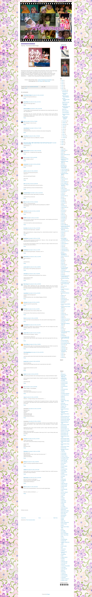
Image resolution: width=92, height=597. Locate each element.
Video (62, 355)
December (64, 90)
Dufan (62, 177)
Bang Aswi (63, 399)
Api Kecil (63, 392)
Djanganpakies (64, 471)
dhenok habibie (27, 108)
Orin (24, 183)
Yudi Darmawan (64, 574)
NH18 (62, 529)
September (64, 124)
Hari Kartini (63, 191)
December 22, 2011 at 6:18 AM (38, 95)
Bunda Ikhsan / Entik (65, 424)
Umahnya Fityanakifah (65, 565)
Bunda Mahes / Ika (64, 433)
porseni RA (63, 286)
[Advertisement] (39, 514)
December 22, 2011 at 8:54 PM (32, 374)
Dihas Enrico (26, 256)
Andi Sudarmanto (64, 389)
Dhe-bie (62, 464)
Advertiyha (63, 384)
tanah (62, 334)
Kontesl (62, 232)
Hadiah (62, 187)
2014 (62, 83)
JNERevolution (64, 207)
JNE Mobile (63, 205)
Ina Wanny (63, 201)
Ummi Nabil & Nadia (28, 95)
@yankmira (63, 374)
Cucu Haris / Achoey (65, 457)
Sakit (62, 311)
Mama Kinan (26, 477)
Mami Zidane (63, 513)
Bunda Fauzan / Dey (65, 420)
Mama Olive (47, 81)
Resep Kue (63, 298)
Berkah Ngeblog (65, 110)
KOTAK (62, 235)
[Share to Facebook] (44, 86)
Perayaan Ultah (64, 280)
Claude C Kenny (64, 456)
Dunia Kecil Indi (64, 474)
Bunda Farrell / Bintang (65, 419)
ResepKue (63, 301)
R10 (62, 547)
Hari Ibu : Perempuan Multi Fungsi (65, 99)
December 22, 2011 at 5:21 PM (34, 324)
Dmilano (62, 473)
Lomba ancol (63, 247)
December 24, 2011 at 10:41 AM (33, 469)
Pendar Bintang (64, 539)
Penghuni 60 (63, 540)
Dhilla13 (62, 467)
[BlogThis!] (42, 86)
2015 (62, 82)
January (63, 137)
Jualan (62, 213)
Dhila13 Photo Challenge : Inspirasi (65, 117)
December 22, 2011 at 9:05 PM (31, 386)
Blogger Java (63, 406)
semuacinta (26, 164)
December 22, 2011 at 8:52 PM (34, 361)
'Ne (61, 372)
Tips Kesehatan (64, 340)
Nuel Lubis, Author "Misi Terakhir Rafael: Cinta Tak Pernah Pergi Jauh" (38, 142)
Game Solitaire (64, 183)
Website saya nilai (63, 44)
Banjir (62, 153)
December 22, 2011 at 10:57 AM (36, 192)
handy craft (63, 188)
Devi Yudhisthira (64, 461)
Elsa (24, 201)
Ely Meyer (63, 476)
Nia (27, 86)
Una (24, 121)
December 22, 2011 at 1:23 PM (35, 256)
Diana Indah (63, 470)
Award (62, 151)
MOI (62, 257)
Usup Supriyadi (64, 568)
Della (25, 486)
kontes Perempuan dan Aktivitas (45, 79)
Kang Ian (63, 499)
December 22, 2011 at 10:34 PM (32, 397)
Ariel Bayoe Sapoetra (65, 393)
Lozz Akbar (63, 506)
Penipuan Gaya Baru (65, 278)
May (63, 130)
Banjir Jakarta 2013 (65, 154)
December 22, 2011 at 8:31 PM (37, 352)
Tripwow (62, 346)
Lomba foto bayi (64, 249)
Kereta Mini (63, 217)
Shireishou (26, 451)
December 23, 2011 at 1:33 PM (34, 451)
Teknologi (63, 335)
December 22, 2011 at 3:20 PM (34, 273)
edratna (25, 469)
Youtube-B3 (63, 573)
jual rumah (63, 210)
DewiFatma (26, 238)
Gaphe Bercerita (64, 483)
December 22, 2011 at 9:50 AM (34, 164)
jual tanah (63, 211)
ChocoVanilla (63, 453)
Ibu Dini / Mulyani (64, 492)
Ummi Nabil (63, 567)
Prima (62, 544)
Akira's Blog (26, 344)
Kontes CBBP (63, 224)
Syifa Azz (63, 560)
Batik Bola (63, 157)
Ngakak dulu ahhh (65, 102)
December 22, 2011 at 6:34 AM (36, 108)
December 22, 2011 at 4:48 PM (32, 318)
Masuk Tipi (64, 109)
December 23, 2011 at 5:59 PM (33, 461)
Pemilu (62, 274)
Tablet (62, 325)
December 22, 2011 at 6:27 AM (35, 101)
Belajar (62, 163)
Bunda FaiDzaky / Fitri (65, 416)
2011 (62, 88)
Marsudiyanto (63, 515)
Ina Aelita (63, 198)
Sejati (62, 555)
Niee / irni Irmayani (64, 533)
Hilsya (62, 490)
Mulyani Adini (26, 150)
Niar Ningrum (63, 532)
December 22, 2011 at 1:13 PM (34, 249)
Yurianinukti (63, 577)
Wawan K (63, 570)
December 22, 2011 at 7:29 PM (34, 344)
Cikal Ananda (63, 454)
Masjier (62, 519)
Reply (25, 98)
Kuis (62, 236)
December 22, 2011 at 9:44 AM (35, 150)
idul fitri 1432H (64, 195)
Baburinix (63, 396)
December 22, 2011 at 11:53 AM (34, 228)
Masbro (62, 518)
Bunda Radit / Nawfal (65, 438)
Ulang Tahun (63, 349)
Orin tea (62, 537)
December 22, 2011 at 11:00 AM (32, 201)
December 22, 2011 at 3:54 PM (34, 293)
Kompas (62, 503)
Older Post (55, 517)
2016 (62, 80)
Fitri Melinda (63, 480)
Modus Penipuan (64, 256)
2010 (62, 139)
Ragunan (63, 295)
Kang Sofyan (63, 500)
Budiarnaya (63, 407)
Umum (62, 354)
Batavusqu (63, 403)
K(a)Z (62, 496)
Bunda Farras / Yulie (65, 417)
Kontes (26, 88)
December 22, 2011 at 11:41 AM (32, 217)
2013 (62, 85)
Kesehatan (63, 218)
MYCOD (62, 260)
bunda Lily (26, 361)
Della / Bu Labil (64, 460)
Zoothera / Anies (64, 580)
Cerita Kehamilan (65, 112)
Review (62, 302)
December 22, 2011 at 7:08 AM (31, 121)
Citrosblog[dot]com (27, 352)
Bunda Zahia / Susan (65, 446)
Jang (25, 397)
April (63, 132)
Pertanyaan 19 (65, 91)
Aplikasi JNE (63, 150)
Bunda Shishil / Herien (65, 440)
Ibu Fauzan (40, 81)
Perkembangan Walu (65, 283)
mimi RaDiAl (26, 324)
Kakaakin (63, 497)
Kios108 (62, 220)
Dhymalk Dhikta (64, 469)
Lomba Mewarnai (64, 250)
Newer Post (23, 517)
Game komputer (64, 181)
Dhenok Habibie (64, 466)
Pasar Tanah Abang (65, 271)
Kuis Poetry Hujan (64, 240)
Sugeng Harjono (64, 557)
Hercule (62, 487)
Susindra (63, 558)
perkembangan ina (64, 282)
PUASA (62, 291)
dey (24, 157)
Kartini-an (63, 214)
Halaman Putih (64, 486)
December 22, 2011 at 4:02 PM (33, 302)
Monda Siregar (64, 523)
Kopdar (62, 233)
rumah (62, 310)
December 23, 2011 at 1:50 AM (35, 421)
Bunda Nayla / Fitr (64, 434)
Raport (62, 296)
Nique (62, 536)
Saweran (63, 313)
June (63, 129)
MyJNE (62, 261)
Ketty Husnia (63, 502)
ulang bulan (63, 347)
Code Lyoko (63, 172)
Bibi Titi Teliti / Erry (64, 404)
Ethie (62, 477)
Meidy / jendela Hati (65, 522)
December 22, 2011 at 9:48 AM (31, 157)
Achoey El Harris (64, 383)
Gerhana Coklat (64, 484)
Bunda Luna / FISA (64, 431)
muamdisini (26, 293)
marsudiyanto (26, 128)
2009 (62, 141)
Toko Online (63, 344)
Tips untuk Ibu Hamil (65, 343)
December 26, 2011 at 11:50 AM (35, 477)
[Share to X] (43, 86)
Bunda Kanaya (64, 427)
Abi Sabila (63, 380)
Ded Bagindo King (64, 458)
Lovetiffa (62, 505)
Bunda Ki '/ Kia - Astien (65, 430)
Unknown (25, 211)
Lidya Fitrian (26, 101)
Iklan (62, 197)
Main (62, 252)
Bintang (25, 461)
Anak (62, 148)
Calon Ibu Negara (64, 169)
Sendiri (62, 316)
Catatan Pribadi (64, 170)
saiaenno (63, 550)
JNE (62, 204)
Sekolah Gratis (64, 314)
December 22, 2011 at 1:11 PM (34, 238)
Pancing (62, 270)
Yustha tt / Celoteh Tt (65, 578)
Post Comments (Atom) (30, 519)
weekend (63, 357)
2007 (62, 144)
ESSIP (25, 217)
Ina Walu (62, 200)
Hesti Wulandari (64, 489)
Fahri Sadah (63, 479)
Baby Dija (63, 397)
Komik (62, 221)
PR (61, 287)
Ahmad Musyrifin (64, 386)
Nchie (25, 318)
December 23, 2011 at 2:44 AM (33, 438)
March (63, 134)
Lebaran (62, 242)
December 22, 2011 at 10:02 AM (32, 183)
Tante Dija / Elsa (64, 561)
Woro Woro (63, 571)
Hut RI (62, 194)
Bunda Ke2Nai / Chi (65, 428)
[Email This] (41, 86)
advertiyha (26, 273)
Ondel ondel (63, 264)
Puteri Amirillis (64, 546)
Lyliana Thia (26, 332)
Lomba (62, 246)
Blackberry (63, 165)
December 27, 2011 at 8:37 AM (32, 486)
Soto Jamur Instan (64, 320)
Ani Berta (63, 390)
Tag (62, 327)
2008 (62, 142)
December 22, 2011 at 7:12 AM (35, 128)
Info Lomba (63, 493)
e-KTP (62, 180)
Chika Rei (63, 451)
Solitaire (62, 317)
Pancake (63, 266)
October (63, 122)
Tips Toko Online (64, 341)
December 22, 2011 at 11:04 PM (35, 408)
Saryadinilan (63, 554)
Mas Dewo (63, 516)
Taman (62, 330)
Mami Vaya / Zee (64, 512)
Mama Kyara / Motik (65, 510)
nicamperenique (27, 192)
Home (39, 517)
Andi (62, 387)
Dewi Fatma (63, 463)
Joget (62, 208)
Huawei (62, 192)
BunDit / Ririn (63, 447)
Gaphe (25, 374)
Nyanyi (62, 263)
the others (26, 228)
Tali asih (62, 328)
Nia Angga (63, 530)
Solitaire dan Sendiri (65, 319)
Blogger (48, 594)
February (64, 135)
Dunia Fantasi (63, 178)
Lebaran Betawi (64, 243)
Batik (62, 156)
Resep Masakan (64, 299)
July (63, 127)
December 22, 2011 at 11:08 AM (34, 211)
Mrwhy (62, 525)
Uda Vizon (63, 564)
